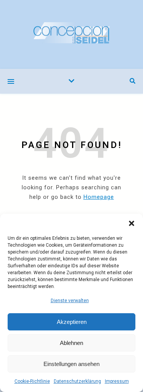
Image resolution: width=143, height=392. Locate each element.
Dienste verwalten (70, 300)
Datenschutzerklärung (77, 381)
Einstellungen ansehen (71, 364)
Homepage (99, 197)
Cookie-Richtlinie (32, 381)
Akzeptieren (72, 322)
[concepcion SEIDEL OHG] (71, 34)
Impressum (117, 381)
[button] (131, 223)
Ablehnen (71, 343)
